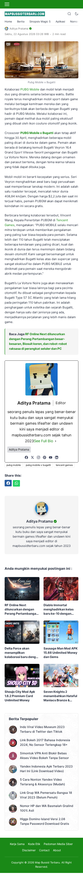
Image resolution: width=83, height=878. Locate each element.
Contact (44, 850)
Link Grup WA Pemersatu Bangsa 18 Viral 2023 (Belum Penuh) (46, 795)
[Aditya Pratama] (41, 516)
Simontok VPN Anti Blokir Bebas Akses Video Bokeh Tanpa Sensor (44, 755)
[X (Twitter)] (32, 457)
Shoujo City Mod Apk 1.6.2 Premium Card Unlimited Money (20, 696)
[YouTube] (50, 457)
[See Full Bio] (55, 441)
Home (8, 21)
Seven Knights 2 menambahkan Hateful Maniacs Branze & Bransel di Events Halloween (60, 696)
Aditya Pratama (39, 521)
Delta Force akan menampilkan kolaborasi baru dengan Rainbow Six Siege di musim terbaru (22, 652)
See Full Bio (43, 441)
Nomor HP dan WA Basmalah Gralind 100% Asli (46, 808)
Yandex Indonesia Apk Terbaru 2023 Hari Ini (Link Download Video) (46, 768)
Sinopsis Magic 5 (40, 21)
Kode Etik (34, 844)
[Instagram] (38, 457)
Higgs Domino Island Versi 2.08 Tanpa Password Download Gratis (44, 821)
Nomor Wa (76, 21)
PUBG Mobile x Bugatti (36, 133)
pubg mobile (13, 465)
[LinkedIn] (56, 457)
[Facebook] (26, 457)
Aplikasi (60, 21)
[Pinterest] (44, 457)
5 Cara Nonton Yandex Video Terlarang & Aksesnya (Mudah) (42, 782)
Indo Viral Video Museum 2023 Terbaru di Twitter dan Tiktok (42, 729)
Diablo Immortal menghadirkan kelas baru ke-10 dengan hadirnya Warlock (59, 609)
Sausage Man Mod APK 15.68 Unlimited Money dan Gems (61, 652)
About (57, 850)
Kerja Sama (17, 844)
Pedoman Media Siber (58, 844)
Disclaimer (29, 850)
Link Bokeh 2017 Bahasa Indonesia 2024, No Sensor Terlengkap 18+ (45, 742)
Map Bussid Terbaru (47, 862)
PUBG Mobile (29, 89)
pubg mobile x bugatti (38, 465)
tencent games (64, 465)
